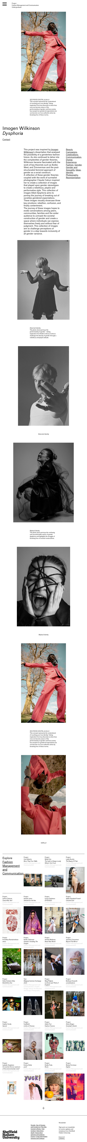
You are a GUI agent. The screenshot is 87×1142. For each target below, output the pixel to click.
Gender (78, 165)
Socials (33, 1125)
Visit (42, 1129)
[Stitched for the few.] (33, 915)
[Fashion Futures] (54, 1040)
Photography (72, 175)
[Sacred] (11, 1040)
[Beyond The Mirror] (75, 956)
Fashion (70, 165)
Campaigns (71, 152)
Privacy (33, 1136)
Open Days (39, 1131)
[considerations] (75, 998)
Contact (6, 140)
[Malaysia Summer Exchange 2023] (33, 998)
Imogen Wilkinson (21, 128)
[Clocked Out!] (75, 915)
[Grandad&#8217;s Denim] (75, 1040)
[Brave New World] (54, 956)
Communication (73, 157)
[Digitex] (75, 1081)
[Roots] (54, 1081)
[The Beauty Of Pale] (75, 874)
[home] (10, 1135)
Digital (69, 160)
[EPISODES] (54, 915)
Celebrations (72, 155)
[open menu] (4, 4)
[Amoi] (11, 956)
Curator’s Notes (36, 1129)
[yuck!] (33, 1081)
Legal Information (41, 1136)
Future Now (38, 1132)
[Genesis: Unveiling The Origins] (33, 956)
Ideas (78, 170)
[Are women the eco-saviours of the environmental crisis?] (11, 1081)
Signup (61, 1138)
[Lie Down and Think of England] (54, 998)
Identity (69, 173)
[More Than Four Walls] (33, 874)
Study (32, 1132)
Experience (71, 162)
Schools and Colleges (37, 1134)
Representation (73, 178)
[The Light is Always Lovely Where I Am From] (54, 874)
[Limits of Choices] (33, 1040)
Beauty (69, 150)
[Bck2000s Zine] (11, 998)
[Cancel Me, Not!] (11, 915)
